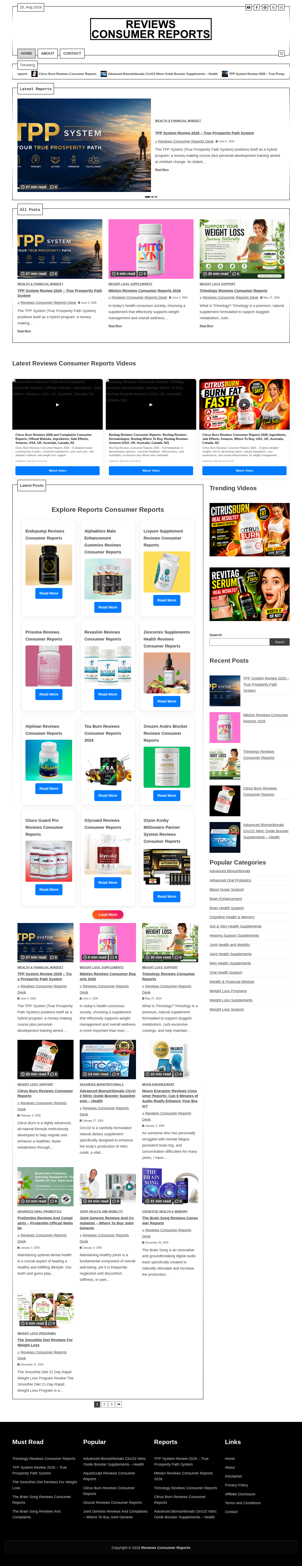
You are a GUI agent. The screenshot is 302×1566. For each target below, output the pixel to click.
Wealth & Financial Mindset (178, 120)
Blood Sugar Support (227, 889)
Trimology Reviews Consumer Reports (233, 291)
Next (119, 1404)
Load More (108, 915)
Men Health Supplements (230, 963)
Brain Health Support (227, 908)
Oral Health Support (226, 972)
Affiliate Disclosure (240, 1494)
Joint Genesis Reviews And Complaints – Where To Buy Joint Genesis (107, 1223)
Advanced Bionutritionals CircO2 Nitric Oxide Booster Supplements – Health (61, 74)
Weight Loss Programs (36, 1333)
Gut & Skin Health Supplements (236, 926)
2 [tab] (152, 197)
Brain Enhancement (158, 1084)
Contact (72, 53)
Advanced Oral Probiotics (39, 1211)
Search (216, 635)
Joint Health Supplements (231, 954)
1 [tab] (147, 197)
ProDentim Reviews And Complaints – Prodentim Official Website (45, 1223)
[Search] (281, 54)
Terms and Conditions (243, 1503)
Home (26, 53)
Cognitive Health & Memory (165, 1211)
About (47, 53)
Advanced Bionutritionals (101, 1084)
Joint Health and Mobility (101, 1211)
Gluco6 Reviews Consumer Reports (112, 1503)
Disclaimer (233, 1476)
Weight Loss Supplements (130, 284)
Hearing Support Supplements (234, 935)
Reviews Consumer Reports (165, 1548)
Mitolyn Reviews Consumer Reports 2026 (248, 74)
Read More (162, 169)
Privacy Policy (236, 1485)
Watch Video (57, 470)
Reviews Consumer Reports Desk (186, 141)
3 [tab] (156, 197)
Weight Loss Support (217, 284)
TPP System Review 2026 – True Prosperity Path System (167, 74)
